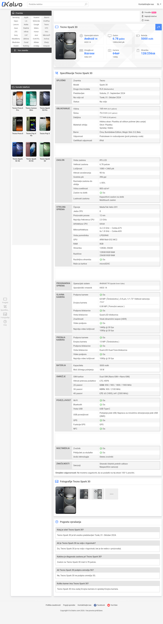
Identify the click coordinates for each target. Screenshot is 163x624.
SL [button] (158, 4)
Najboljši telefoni (151, 16)
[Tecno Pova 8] (17, 124)
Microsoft (46, 35)
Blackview (16, 42)
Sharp (46, 42)
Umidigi (36, 46)
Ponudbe (150, 12)
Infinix (26, 32)
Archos (46, 39)
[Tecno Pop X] (45, 124)
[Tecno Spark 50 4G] (17, 149)
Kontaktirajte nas (146, 4)
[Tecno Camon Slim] (31, 98)
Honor (36, 32)
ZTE (16, 32)
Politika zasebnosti (53, 605)
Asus (16, 28)
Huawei (36, 17)
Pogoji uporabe (69, 605)
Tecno (46, 24)
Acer (36, 35)
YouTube (113, 605)
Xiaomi (46, 17)
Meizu (36, 28)
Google (36, 24)
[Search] (85, 4)
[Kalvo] (12, 4)
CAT (26, 35)
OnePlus (46, 21)
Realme (26, 28)
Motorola (36, 21)
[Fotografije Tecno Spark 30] (65, 45)
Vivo (46, 32)
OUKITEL (36, 39)
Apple (26, 17)
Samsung (15, 17)
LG (26, 21)
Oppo (16, 21)
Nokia (26, 24)
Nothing (26, 46)
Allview (36, 42)
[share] (158, 27)
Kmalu (147, 20)
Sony (16, 35)
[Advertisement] (97, 16)
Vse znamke (23, 50)
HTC (46, 28)
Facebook (101, 605)
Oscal (26, 42)
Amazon (46, 46)
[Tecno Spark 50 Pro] (45, 98)
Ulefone (26, 39)
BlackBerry (16, 39)
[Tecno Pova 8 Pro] (17, 98)
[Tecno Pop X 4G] (31, 124)
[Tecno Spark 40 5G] (31, 149)
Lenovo (16, 24)
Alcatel (15, 46)
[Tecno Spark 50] (45, 149)
